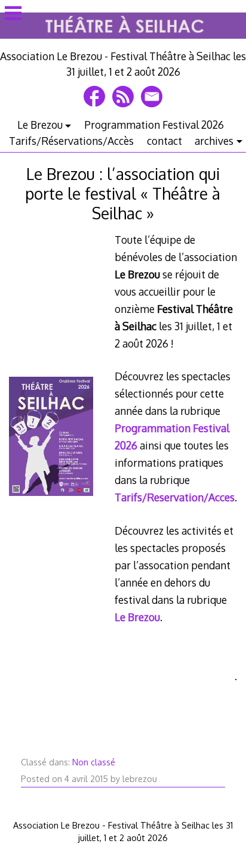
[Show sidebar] (13, 14)
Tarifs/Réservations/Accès (71, 140)
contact (164, 140)
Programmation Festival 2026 (154, 124)
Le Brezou (40, 124)
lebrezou (139, 779)
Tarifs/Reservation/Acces (175, 497)
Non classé (93, 762)
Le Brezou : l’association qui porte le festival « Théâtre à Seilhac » (122, 193)
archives (214, 140)
